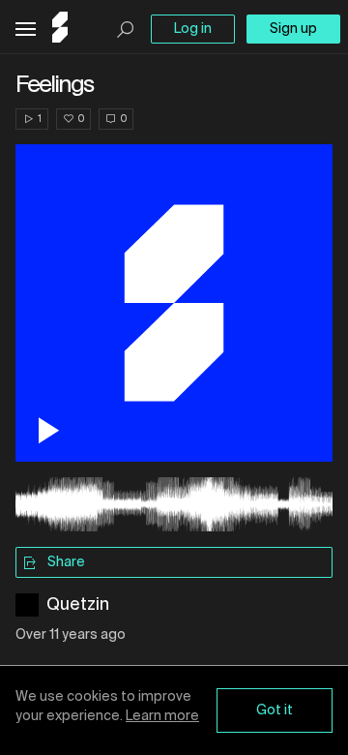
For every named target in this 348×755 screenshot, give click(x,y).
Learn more (162, 716)
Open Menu (25, 29)
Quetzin (77, 605)
